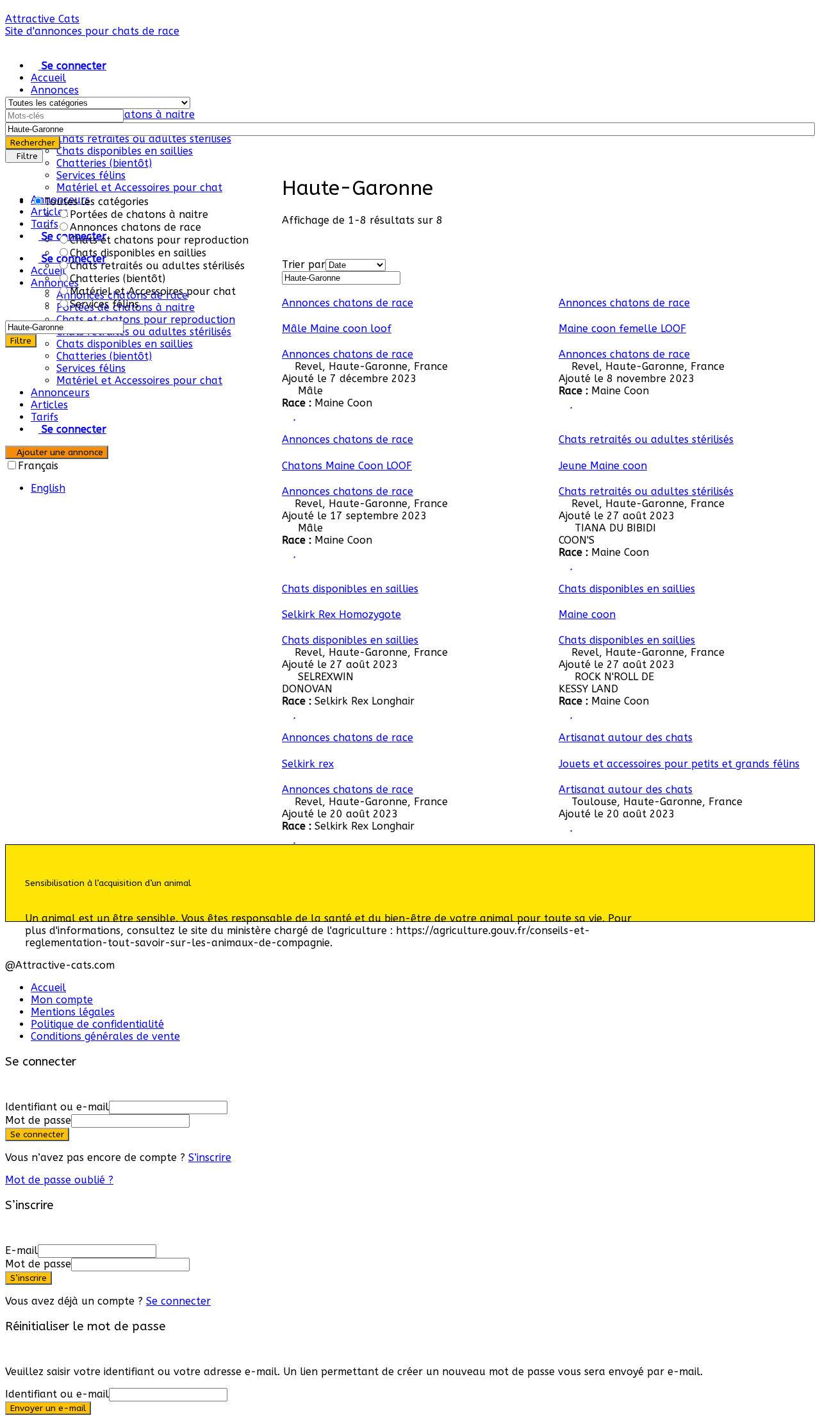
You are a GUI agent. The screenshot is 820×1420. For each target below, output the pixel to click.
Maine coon (587, 614)
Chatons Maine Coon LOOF (347, 466)
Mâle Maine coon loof (336, 328)
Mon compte (62, 1000)
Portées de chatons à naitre (125, 114)
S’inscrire (209, 1157)
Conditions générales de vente (105, 1036)
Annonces (55, 90)
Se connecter (178, 1301)
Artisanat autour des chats (626, 737)
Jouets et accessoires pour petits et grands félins (679, 764)
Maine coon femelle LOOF (622, 328)
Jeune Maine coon (603, 466)
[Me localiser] (799, 129)
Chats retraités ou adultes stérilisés (143, 139)
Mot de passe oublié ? (59, 1180)
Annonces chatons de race (347, 303)
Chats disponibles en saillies (124, 151)
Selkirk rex (308, 764)
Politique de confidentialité (97, 1024)
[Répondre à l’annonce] (286, 415)
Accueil (48, 78)
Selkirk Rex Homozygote (341, 614)
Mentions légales (73, 1012)
